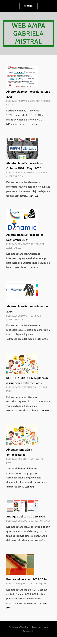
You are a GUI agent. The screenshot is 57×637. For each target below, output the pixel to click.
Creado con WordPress (19, 627)
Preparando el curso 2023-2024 (26, 579)
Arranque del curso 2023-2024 (25, 516)
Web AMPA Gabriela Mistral (28, 33)
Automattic (28, 631)
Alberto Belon (14, 176)
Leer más (33, 124)
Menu (30, 6)
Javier (9, 391)
